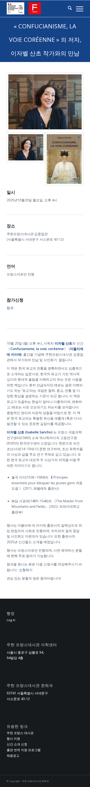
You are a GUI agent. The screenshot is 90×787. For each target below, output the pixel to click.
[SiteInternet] (37, 8)
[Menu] (77, 8)
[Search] (68, 8)
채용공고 (13, 755)
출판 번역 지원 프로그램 (24, 750)
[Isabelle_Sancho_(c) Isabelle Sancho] (45, 103)
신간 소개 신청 (17, 744)
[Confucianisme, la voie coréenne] (64, 158)
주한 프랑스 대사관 (20, 733)
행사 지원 (13, 738)
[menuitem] (68, 8)
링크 (10, 308)
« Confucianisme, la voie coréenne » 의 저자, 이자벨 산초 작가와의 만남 (45, 39)
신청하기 (25, 570)
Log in (11, 620)
